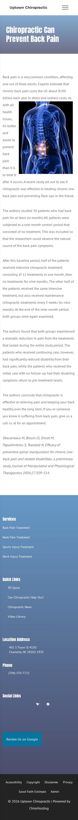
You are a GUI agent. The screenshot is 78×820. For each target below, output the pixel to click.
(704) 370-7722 (18, 673)
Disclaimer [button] (51, 782)
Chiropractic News (20, 607)
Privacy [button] (68, 782)
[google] (4, 704)
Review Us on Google (22, 739)
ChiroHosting (39, 808)
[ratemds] (48, 704)
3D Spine (14, 588)
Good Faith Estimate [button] (32, 792)
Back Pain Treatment (16, 528)
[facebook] (16, 704)
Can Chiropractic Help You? (26, 597)
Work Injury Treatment (17, 556)
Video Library (17, 617)
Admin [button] (55, 792)
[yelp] (27, 704)
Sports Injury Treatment (18, 547)
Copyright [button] (33, 782)
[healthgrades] (37, 704)
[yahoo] (59, 704)
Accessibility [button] (14, 782)
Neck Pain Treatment (16, 537)
